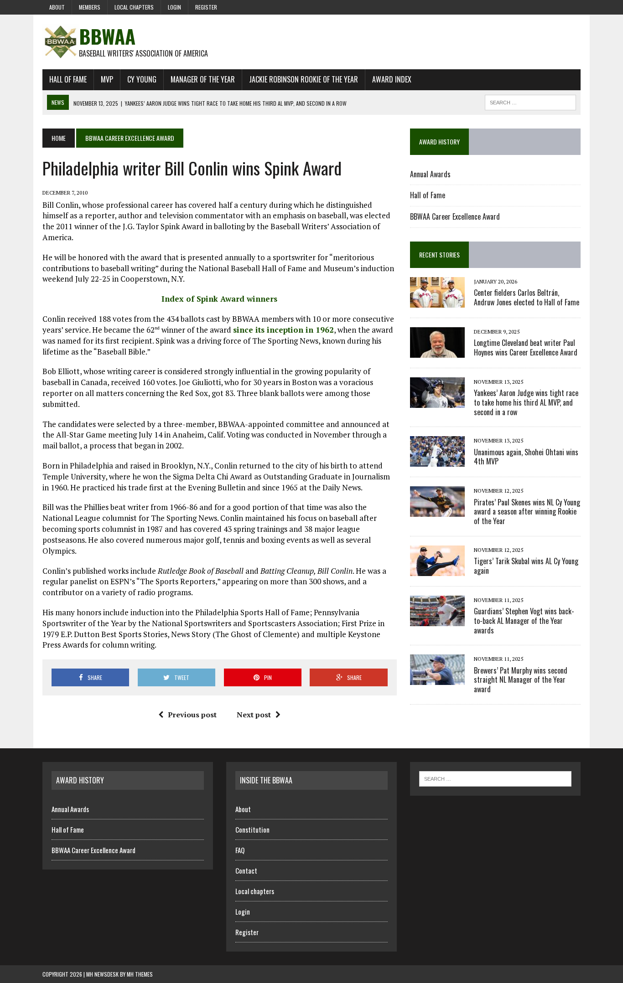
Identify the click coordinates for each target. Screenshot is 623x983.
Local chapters (134, 7)
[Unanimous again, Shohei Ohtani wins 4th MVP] (437, 461)
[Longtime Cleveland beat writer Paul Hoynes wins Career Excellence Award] (437, 351)
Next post (254, 715)
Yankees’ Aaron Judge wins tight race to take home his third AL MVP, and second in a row (526, 402)
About (57, 7)
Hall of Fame (68, 79)
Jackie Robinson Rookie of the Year (303, 79)
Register (206, 7)
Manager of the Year (203, 79)
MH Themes (140, 974)
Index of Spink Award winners (219, 298)
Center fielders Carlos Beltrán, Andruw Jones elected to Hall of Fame (526, 297)
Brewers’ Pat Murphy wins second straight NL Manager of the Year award (520, 680)
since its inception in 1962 (283, 329)
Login (174, 7)
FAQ (239, 850)
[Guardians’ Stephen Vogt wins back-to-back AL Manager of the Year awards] (437, 620)
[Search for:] (495, 777)
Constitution (252, 829)
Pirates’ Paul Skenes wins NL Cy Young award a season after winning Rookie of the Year (527, 512)
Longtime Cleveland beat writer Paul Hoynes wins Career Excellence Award (525, 347)
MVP (107, 79)
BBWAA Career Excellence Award (455, 216)
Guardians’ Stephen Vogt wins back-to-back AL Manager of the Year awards (524, 621)
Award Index (391, 79)
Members (89, 7)
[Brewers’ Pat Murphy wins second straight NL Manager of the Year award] (437, 679)
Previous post (192, 715)
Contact (246, 870)
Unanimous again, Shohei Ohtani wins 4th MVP (526, 457)
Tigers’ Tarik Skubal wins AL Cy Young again (526, 566)
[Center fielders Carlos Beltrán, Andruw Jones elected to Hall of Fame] (437, 301)
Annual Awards (430, 174)
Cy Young (141, 79)
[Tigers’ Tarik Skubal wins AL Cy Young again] (437, 570)
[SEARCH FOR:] (530, 101)
